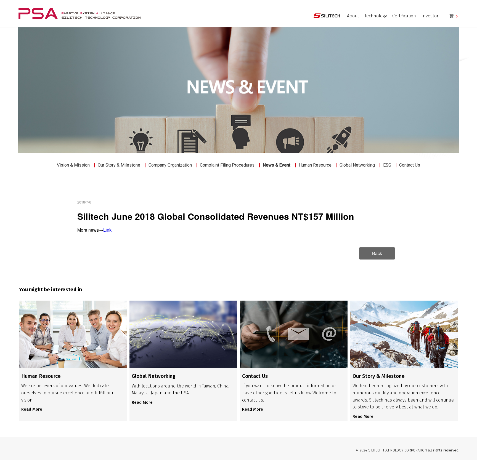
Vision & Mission (73, 165)
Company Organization (170, 165)
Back (377, 253)
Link (107, 230)
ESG (387, 165)
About (353, 15)
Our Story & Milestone (119, 165)
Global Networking (357, 165)
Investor (430, 15)
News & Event (276, 165)
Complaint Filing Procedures (227, 165)
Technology (376, 15)
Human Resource (315, 165)
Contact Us (409, 165)
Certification (404, 15)
